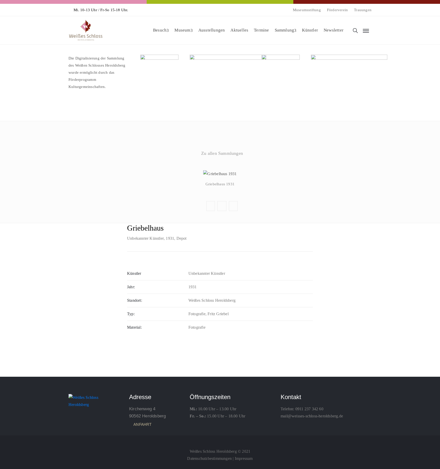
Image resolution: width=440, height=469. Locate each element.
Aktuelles (239, 30)
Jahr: (131, 287)
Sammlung (284, 30)
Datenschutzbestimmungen (209, 458)
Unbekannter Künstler (145, 238)
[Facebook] (220, 440)
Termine (261, 30)
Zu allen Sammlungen (222, 153)
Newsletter (333, 30)
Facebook (220, 165)
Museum (182, 30)
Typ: (131, 314)
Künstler (310, 30)
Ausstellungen (211, 30)
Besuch (160, 30)
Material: (134, 327)
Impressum (244, 458)
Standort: (134, 300)
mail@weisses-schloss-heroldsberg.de (312, 416)
